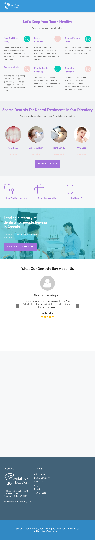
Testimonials (40, 493)
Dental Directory (42, 478)
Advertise (38, 481)
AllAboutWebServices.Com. (47, 531)
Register (38, 489)
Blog (36, 485)
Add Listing (39, 474)
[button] (77, 306)
